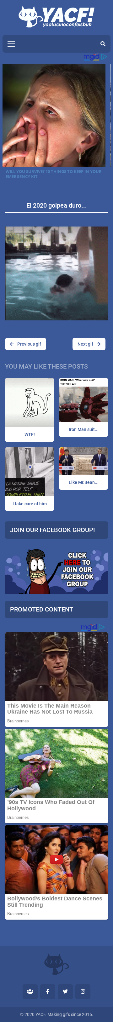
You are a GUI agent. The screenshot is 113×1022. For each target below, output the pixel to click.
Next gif (86, 344)
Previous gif (28, 344)
